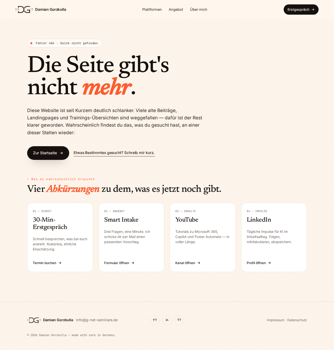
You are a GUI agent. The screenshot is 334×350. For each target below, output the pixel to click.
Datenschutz (297, 320)
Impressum (275, 320)
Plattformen (152, 9)
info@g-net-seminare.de (97, 320)
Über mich (198, 9)
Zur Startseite (45, 153)
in (167, 320)
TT (179, 320)
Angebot (176, 9)
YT (155, 320)
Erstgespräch (298, 9)
